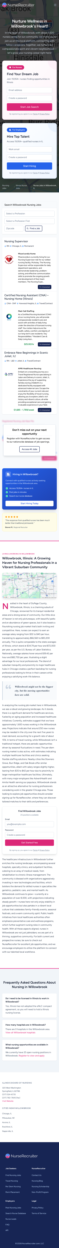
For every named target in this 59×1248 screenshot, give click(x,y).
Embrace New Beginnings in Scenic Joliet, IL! (26, 354)
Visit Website (7, 1101)
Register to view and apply (31, 1055)
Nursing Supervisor (16, 241)
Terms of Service (39, 1213)
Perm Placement (12, 1192)
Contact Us (36, 1175)
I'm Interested (44, 287)
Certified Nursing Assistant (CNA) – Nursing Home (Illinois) (26, 297)
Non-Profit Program (40, 1192)
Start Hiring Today (30, 503)
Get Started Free (29, 842)
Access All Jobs (29, 449)
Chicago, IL (7, 1113)
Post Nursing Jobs (13, 1208)
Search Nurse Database (15, 1213)
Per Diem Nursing (13, 1186)
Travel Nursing (11, 1181)
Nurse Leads (10, 1219)
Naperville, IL (7, 1131)
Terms (35, 114)
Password (9, 830)
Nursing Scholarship (40, 1186)
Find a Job (35, 228)
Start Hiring (29, 166)
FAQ (7, 1224)
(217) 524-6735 (9, 1094)
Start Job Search (29, 106)
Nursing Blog (37, 1181)
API (6, 1230)
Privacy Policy (45, 114)
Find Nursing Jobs (13, 1175)
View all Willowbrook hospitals (20, 1032)
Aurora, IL (6, 1122)
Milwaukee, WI (8, 1118)
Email (7, 819)
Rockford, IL (7, 1127)
